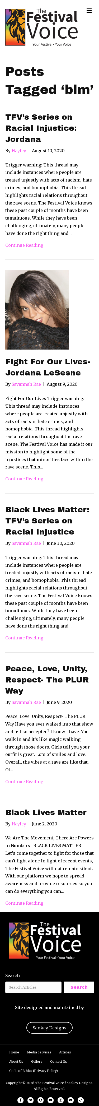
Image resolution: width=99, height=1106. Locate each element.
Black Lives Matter (46, 812)
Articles (65, 1052)
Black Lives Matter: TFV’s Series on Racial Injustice (47, 520)
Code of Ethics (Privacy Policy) (33, 1071)
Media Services (39, 1052)
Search (12, 975)
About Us (16, 1061)
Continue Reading (24, 245)
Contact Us (58, 1061)
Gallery (36, 1061)
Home (14, 1052)
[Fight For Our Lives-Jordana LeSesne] (37, 309)
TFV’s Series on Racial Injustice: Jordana (41, 128)
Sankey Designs (50, 1027)
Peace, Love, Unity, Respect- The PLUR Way (47, 679)
